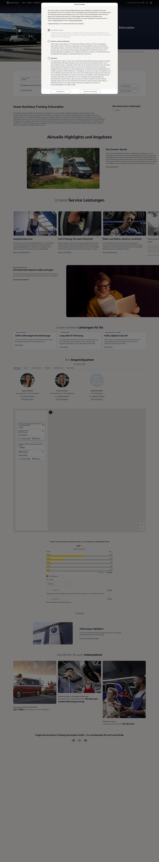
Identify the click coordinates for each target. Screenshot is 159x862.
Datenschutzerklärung (76, 20)
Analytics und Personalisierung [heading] (60, 41)
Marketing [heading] (54, 58)
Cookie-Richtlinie (57, 20)
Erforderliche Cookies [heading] (57, 30)
